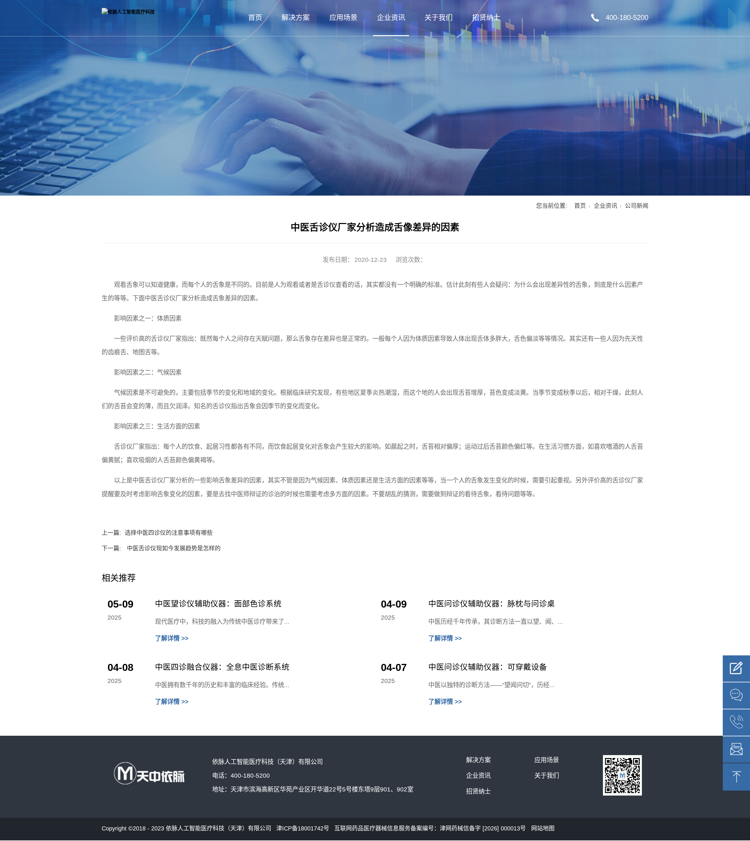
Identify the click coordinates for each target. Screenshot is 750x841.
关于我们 (439, 17)
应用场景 (343, 17)
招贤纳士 (486, 17)
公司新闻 (636, 206)
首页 (255, 17)
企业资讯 (391, 17)
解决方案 (296, 17)
